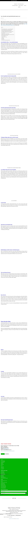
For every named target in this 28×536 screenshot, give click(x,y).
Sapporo (3, 37)
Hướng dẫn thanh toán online (4, 478)
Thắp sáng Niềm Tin (3, 477)
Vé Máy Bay (2, 462)
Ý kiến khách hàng (3, 474)
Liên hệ (2, 481)
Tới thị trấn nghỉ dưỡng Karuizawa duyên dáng (6, 30)
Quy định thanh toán (3, 485)
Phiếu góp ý (2, 475)
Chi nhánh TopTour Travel (4, 482)
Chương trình (2, 476)
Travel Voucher (2, 472)
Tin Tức (25, 5)
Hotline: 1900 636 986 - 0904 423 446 (22, 1)
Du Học (2, 465)
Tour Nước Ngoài (14, 5)
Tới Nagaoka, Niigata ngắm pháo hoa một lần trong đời (7, 31)
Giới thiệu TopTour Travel (4, 480)
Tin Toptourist (2, 468)
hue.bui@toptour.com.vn (13, 1)
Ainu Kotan (3, 39)
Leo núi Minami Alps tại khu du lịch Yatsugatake (7, 32)
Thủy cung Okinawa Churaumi (5, 35)
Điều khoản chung (3, 484)
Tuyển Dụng (2, 464)
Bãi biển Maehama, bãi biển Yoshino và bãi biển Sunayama (8, 34)
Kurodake (3, 38)
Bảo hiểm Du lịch (3, 473)
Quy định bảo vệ (3, 483)
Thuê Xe (2, 463)
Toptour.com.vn (6, 448)
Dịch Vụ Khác (21, 5)
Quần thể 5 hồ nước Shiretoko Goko (5, 33)
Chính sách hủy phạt (3, 487)
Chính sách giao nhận (3, 486)
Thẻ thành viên (2, 471)
